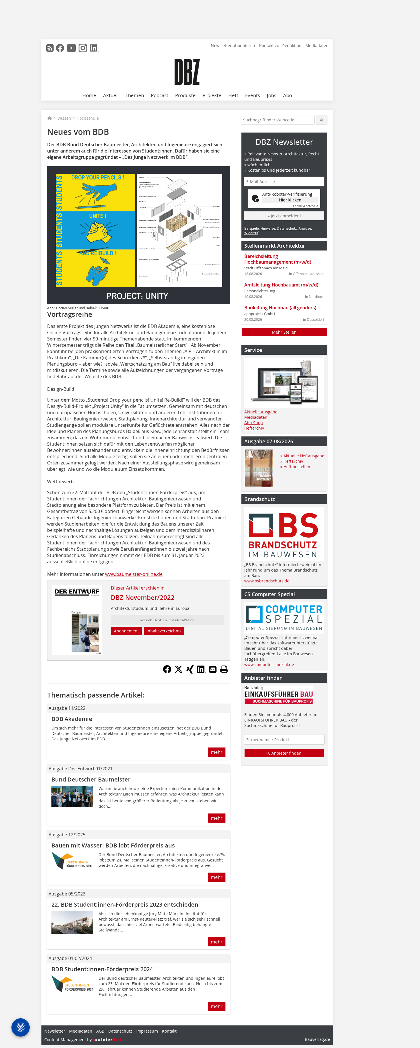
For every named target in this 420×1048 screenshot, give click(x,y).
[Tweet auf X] (178, 672)
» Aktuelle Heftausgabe (302, 455)
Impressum (147, 1031)
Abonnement (126, 631)
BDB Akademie (71, 719)
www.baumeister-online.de (134, 574)
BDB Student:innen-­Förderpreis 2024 (102, 969)
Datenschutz (120, 1031)
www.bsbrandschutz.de (266, 581)
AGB (100, 1031)
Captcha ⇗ (305, 206)
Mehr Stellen (284, 332)
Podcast (159, 95)
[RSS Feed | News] (50, 48)
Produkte (185, 95)
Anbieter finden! (286, 753)
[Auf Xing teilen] (190, 672)
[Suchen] (321, 119)
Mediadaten (317, 45)
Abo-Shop (253, 422)
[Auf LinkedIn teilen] (201, 672)
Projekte (212, 95)
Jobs (271, 95)
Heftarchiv (254, 428)
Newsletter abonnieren (233, 45)
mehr (217, 752)
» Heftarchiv (291, 461)
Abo (287, 95)
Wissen (64, 118)
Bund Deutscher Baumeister (91, 779)
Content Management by (68, 1039)
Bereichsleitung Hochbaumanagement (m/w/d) (277, 259)
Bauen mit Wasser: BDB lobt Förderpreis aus (113, 845)
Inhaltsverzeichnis (164, 631)
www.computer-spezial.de (269, 664)
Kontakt (169, 1031)
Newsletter (54, 1031)
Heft (233, 95)
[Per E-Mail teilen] (213, 669)
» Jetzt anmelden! (284, 216)
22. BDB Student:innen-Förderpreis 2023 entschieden (124, 904)
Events (252, 95)
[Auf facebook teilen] (167, 672)
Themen (134, 95)
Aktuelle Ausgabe (260, 411)
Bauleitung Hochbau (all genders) (280, 307)
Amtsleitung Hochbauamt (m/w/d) (281, 285)
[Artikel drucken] (224, 669)
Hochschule (88, 118)
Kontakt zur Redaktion (280, 45)
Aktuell (111, 95)
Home (89, 95)
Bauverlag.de (317, 1039)
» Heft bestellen (295, 466)
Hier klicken (290, 200)
